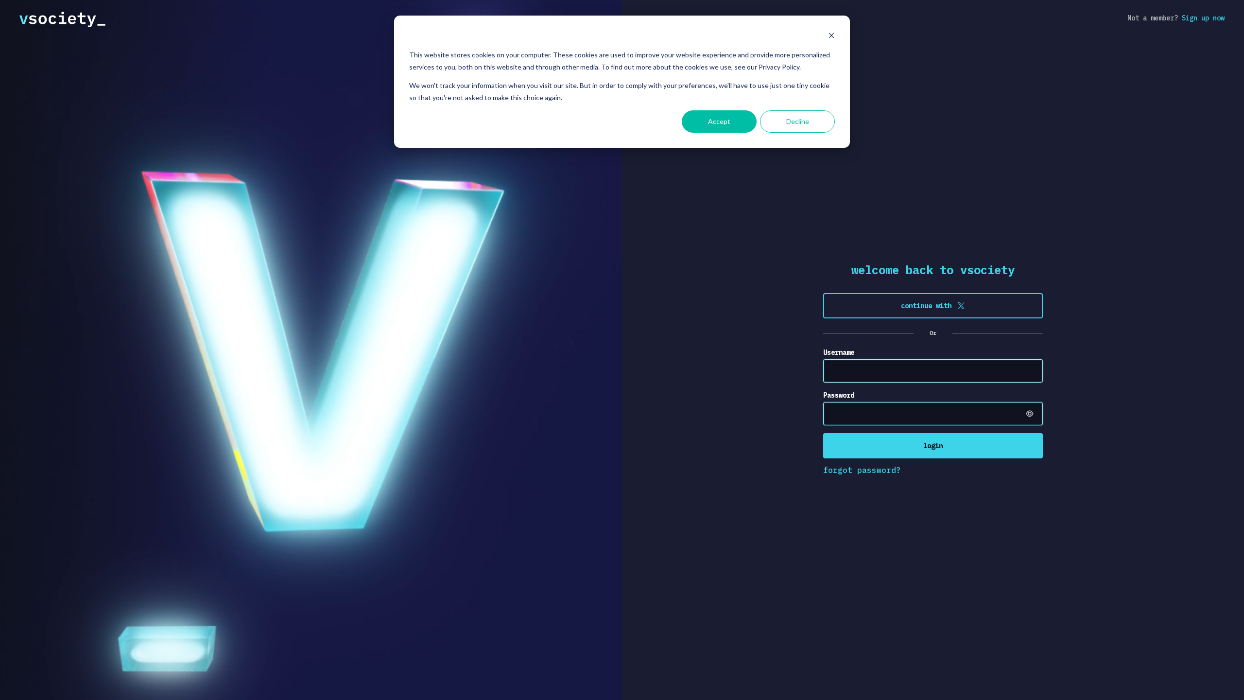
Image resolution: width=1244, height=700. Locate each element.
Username (838, 352)
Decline (797, 121)
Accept (719, 121)
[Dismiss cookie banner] (831, 37)
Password (838, 395)
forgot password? (862, 470)
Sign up (1203, 18)
